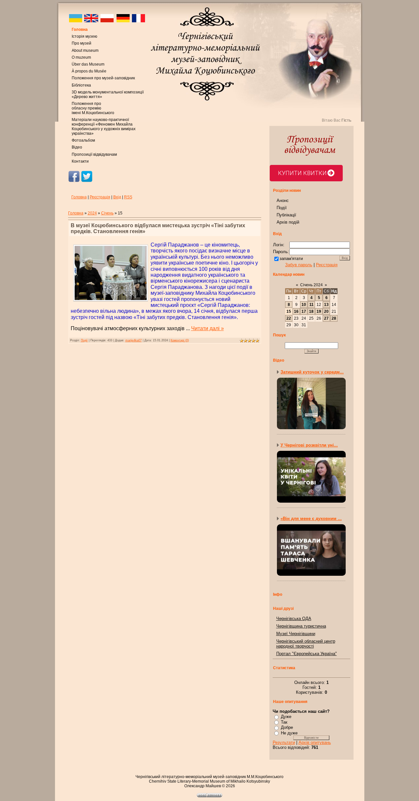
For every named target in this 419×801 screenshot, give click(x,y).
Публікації (286, 214)
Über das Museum (88, 64)
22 (288, 318)
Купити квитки (302, 173)
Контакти (80, 161)
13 (326, 304)
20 (326, 311)
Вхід (117, 197)
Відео (77, 147)
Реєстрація (100, 197)
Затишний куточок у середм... (312, 372)
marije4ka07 (133, 340)
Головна (80, 29)
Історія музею (84, 36)
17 (303, 311)
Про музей (81, 43)
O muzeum (81, 57)
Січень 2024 (311, 285)
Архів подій (288, 222)
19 (319, 311)
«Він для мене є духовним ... (311, 518)
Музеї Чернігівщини (295, 633)
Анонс (283, 200)
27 (326, 318)
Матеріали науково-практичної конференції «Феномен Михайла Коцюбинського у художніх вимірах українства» (104, 126)
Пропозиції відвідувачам (94, 154)
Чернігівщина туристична (301, 626)
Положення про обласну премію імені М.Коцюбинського (93, 108)
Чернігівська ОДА (293, 618)
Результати (284, 742)
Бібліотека (81, 85)
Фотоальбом (83, 140)
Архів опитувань (315, 742)
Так (284, 722)
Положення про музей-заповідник (103, 78)
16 (296, 311)
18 (311, 311)
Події (84, 340)
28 (334, 318)
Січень (107, 213)
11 (311, 304)
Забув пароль (298, 264)
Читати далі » (207, 328)
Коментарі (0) (180, 340)
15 (288, 311)
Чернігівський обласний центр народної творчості (305, 644)
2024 (92, 213)
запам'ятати (291, 258)
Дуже (286, 716)
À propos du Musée (89, 71)
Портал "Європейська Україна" (306, 653)
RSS (128, 197)
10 (303, 304)
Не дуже (289, 733)
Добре (287, 727)
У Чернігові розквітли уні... (309, 445)
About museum (85, 50)
